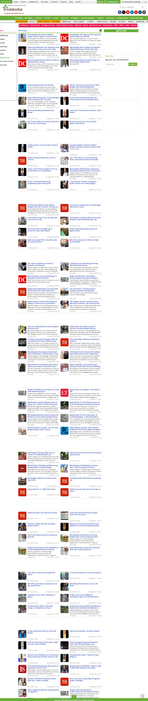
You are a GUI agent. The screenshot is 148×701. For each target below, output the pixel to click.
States (47, 18)
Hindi (16, 2)
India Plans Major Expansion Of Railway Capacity (84, 340)
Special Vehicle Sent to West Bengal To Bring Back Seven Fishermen (42, 277)
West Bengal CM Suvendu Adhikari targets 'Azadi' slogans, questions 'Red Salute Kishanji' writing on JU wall (42, 35)
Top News (19, 18)
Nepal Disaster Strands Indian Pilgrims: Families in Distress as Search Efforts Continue (42, 302)
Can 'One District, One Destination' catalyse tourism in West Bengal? (83, 290)
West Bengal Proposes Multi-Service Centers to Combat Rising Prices (41, 453)
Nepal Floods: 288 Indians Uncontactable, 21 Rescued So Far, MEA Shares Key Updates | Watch (43, 290)
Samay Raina (94, 25)
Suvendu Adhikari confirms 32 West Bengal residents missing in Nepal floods (85, 146)
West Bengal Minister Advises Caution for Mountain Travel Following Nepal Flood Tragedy (43, 416)
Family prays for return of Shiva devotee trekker (43, 146)
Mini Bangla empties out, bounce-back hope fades (42, 479)
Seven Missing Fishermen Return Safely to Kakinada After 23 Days (43, 61)
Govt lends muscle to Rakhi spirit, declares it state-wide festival (40, 230)
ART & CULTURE (137, 18)
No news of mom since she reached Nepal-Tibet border (83, 122)
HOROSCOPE (140, 21)
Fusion (23, 2)
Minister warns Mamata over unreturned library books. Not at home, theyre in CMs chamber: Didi (43, 656)
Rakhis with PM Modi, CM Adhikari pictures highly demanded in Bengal (83, 277)
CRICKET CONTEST (44, 21)
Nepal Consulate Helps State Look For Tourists (42, 158)
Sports (100, 18)
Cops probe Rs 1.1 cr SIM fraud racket (41, 489)
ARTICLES (32, 21)
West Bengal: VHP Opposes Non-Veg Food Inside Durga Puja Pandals (85, 35)
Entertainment (88, 18)
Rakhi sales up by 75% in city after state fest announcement (42, 241)
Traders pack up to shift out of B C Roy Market (42, 632)
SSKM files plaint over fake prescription (42, 513)
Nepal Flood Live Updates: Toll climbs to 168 (85, 390)
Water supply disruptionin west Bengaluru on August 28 (43, 691)
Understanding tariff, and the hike (41, 85)
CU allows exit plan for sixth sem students (85, 573)
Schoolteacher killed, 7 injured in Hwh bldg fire (84, 656)
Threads (54, 2)
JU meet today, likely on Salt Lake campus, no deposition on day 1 (40, 607)
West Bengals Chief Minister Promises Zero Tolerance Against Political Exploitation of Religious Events (84, 466)
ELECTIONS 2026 (22, 21)
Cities (55, 18)
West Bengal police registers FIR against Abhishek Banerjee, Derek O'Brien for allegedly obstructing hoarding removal (85, 48)
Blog (71, 2)
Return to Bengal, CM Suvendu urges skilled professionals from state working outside (85, 365)
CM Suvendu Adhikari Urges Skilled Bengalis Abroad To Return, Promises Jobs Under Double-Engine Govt (43, 206)
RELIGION (113, 21)
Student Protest (34, 25)
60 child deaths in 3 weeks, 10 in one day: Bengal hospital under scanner (43, 428)
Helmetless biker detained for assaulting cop (85, 479)
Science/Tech (122, 18)
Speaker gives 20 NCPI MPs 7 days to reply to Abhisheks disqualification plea (85, 667)
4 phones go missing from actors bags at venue (85, 490)
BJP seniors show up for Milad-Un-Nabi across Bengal (84, 241)
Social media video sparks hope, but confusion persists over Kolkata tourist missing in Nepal (84, 98)
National (29, 18)
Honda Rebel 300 (123, 25)
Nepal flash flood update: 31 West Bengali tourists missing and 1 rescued (43, 98)
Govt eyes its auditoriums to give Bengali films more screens (85, 206)
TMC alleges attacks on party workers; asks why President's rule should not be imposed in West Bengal (84, 302)
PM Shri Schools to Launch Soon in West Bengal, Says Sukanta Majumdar (85, 86)
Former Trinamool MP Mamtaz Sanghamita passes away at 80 (39, 182)
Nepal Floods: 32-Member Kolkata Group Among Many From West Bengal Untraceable (43, 466)
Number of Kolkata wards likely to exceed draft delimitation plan (43, 390)
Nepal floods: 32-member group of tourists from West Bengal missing (83, 327)
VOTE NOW (55, 21)
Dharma (63, 2)
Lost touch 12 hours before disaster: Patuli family (85, 111)
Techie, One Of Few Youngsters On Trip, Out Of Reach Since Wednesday (43, 170)
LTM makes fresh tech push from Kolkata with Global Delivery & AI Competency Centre (85, 353)
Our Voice (44, 2)
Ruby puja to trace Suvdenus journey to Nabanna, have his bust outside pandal (84, 524)
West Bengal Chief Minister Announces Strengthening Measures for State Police (85, 170)
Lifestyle (110, 18)
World (39, 18)
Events (78, 2)
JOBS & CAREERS (78, 21)
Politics (64, 18)
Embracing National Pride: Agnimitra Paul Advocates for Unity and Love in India (43, 48)
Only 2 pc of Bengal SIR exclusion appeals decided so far (43, 327)
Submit (133, 64)
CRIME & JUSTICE (102, 21)
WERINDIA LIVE (66, 21)
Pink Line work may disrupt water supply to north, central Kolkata (43, 643)
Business (75, 18)
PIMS (102, 25)
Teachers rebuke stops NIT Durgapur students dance (42, 524)
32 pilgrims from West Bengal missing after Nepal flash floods (84, 264)
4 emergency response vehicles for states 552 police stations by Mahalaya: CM (85, 218)
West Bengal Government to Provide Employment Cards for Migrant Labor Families (84, 536)
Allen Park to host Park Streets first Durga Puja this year (85, 453)
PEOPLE (130, 21)
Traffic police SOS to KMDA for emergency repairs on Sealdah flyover (84, 596)
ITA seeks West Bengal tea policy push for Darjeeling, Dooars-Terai (43, 667)
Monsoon (135, 25)
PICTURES (122, 21)
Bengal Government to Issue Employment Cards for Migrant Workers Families (43, 548)
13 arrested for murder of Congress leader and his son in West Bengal (83, 182)
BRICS (108, 25)
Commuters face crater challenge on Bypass (41, 596)
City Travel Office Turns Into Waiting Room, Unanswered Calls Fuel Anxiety (84, 158)
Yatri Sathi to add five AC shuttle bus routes (41, 573)
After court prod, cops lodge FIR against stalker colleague (85, 679)
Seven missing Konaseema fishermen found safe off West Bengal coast (84, 643)
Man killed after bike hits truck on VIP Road (84, 584)
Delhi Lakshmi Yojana (51, 25)
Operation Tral (81, 25)
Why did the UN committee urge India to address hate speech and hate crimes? (43, 365)
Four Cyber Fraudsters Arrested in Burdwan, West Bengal (40, 264)
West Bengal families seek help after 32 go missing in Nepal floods (84, 61)
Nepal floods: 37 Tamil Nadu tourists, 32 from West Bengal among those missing (85, 403)
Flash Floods (21, 25)
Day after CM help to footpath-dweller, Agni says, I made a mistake (42, 679)
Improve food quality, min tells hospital (84, 631)
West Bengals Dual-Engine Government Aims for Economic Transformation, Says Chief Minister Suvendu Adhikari (43, 353)
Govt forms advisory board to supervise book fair (42, 536)
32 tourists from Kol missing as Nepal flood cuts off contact (83, 513)
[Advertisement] (74, 9)
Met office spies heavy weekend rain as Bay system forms (42, 584)
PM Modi (64, 25)
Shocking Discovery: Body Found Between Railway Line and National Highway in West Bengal (85, 607)
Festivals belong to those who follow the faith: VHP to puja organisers (85, 548)
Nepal (71, 25)
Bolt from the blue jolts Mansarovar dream (41, 111)
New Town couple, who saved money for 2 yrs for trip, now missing (43, 122)
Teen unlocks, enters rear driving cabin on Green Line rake (42, 218)
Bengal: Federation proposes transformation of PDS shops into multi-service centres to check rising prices (84, 691)
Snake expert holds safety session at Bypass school (83, 230)
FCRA (113, 25)
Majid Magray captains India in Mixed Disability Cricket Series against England (85, 428)
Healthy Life (33, 2)
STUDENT (90, 21)
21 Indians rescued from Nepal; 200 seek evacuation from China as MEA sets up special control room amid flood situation (43, 340)
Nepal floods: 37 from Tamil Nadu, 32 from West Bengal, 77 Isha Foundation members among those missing (84, 416)
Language (132, 2)
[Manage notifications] (142, 696)
